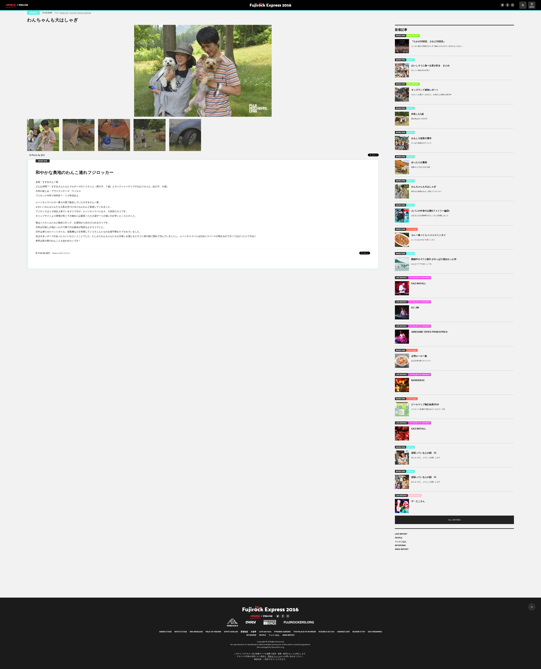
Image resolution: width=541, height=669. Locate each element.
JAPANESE (11, 5)
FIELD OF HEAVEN (213, 631)
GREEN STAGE (165, 631)
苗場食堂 (244, 631)
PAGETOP (531, 607)
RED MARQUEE (196, 631)
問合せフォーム (274, 656)
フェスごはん (401, 541)
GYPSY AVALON (231, 631)
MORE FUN (64, 13)
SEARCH (522, 5)
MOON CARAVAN (84, 13)
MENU (531, 7)
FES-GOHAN (274, 635)
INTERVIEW (400, 545)
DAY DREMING (375, 631)
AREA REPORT (402, 549)
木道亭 (253, 631)
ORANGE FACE (343, 631)
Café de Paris (265, 631)
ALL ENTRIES (454, 519)
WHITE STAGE (180, 631)
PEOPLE (398, 537)
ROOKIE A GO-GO (326, 631)
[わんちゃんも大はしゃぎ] (203, 71)
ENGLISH (23, 5)
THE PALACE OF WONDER (304, 631)
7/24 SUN (73, 13)
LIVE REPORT (401, 534)
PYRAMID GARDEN (282, 631)
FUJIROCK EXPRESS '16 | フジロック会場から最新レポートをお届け (270, 5)
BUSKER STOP (358, 631)
